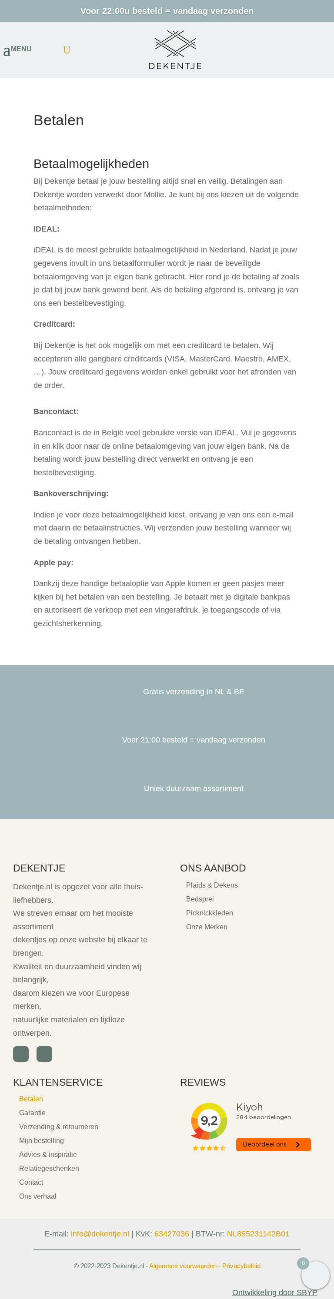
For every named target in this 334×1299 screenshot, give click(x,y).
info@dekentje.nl (100, 1233)
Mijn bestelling (41, 1140)
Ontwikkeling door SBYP (274, 1292)
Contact (31, 1182)
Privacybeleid (241, 1265)
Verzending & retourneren (58, 1126)
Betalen (31, 1099)
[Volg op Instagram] (44, 1054)
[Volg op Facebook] (21, 1054)
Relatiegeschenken (49, 1168)
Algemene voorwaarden (183, 1265)
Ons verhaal (38, 1196)
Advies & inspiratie (48, 1154)
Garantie (32, 1113)
